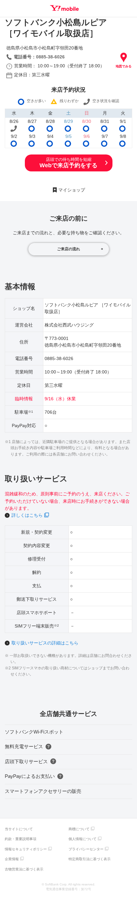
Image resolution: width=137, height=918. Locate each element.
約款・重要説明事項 (20, 839)
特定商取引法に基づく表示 (89, 859)
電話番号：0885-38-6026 (39, 56)
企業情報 (12, 859)
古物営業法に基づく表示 (24, 869)
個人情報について (82, 839)
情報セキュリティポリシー (26, 849)
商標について (79, 829)
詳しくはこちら (27, 515)
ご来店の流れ (68, 249)
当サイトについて (19, 829)
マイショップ (71, 189)
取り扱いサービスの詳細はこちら (44, 642)
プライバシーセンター (86, 849)
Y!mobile (64, 8)
